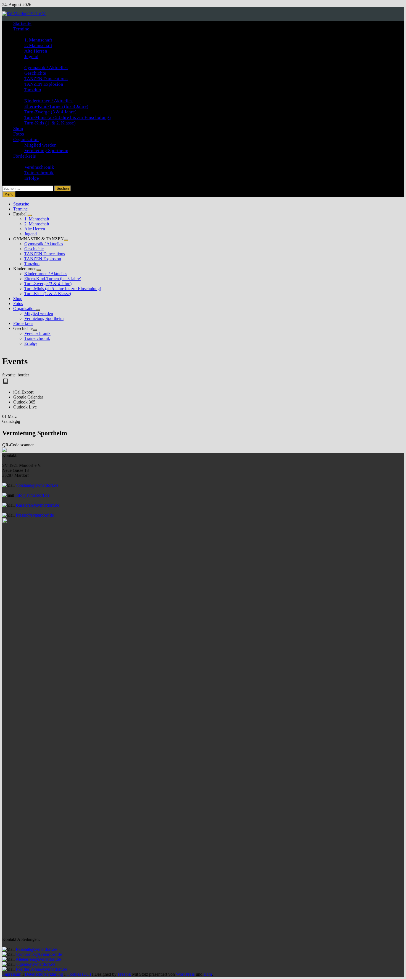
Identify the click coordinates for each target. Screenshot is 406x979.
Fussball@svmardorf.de (36, 949)
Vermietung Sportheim (46, 150)
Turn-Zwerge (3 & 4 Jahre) (50, 111)
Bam (208, 974)
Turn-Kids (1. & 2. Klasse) (50, 123)
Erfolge (31, 178)
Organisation (26, 139)
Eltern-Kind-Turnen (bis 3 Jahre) (56, 106)
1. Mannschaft (38, 40)
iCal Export (23, 392)
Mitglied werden (40, 145)
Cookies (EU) (79, 974)
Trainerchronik (39, 172)
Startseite (22, 23)
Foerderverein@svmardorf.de (41, 969)
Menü (8, 194)
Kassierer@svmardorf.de (37, 505)
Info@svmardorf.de (32, 495)
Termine (21, 29)
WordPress (185, 974)
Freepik (124, 974)
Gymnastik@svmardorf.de (39, 954)
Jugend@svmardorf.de (35, 964)
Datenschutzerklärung (44, 974)
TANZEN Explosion (43, 84)
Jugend (31, 56)
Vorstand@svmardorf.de (37, 485)
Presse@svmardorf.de (35, 515)
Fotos (18, 134)
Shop (18, 128)
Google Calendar (28, 397)
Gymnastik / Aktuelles (46, 67)
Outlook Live (25, 407)
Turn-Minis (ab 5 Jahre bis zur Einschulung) (67, 117)
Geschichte (35, 73)
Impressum (11, 974)
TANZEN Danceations (46, 78)
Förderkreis (24, 156)
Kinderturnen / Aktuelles (48, 100)
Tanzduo (32, 89)
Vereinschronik (39, 167)
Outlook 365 (24, 402)
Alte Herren (35, 51)
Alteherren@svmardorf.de (38, 959)
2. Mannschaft (38, 45)
